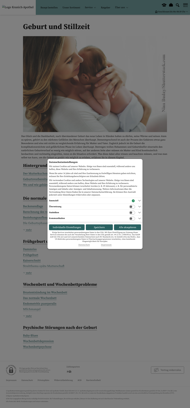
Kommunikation (57, 218)
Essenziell (53, 200)
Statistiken (54, 212)
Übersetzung (55, 206)
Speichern (99, 227)
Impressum (106, 245)
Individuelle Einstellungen (67, 227)
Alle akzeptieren (127, 227)
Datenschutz (84, 245)
